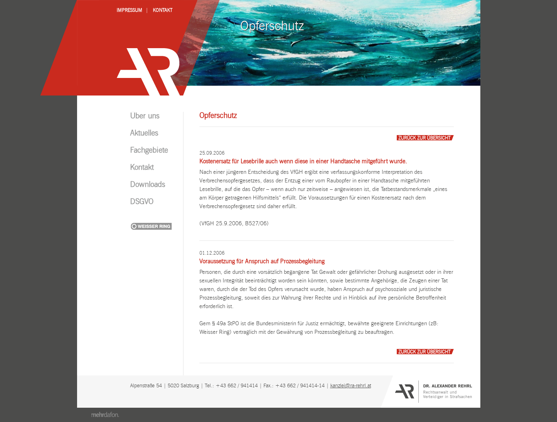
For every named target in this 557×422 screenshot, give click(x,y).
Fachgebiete (149, 150)
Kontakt (162, 10)
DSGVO (141, 202)
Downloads (147, 185)
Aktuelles (144, 133)
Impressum (129, 10)
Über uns (144, 116)
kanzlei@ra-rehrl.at (350, 385)
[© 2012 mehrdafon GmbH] (105, 415)
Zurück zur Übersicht (424, 138)
